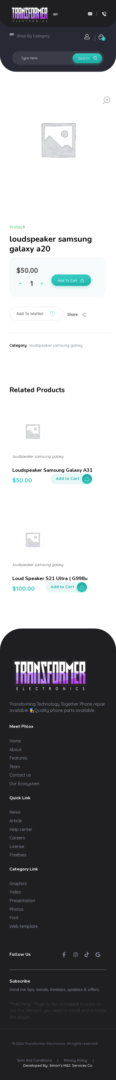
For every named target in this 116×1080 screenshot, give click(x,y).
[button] (43, 284)
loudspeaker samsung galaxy (56, 345)
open (106, 100)
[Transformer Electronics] (29, 14)
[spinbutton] (32, 283)
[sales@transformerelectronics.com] (90, 14)
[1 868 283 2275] (104, 14)
